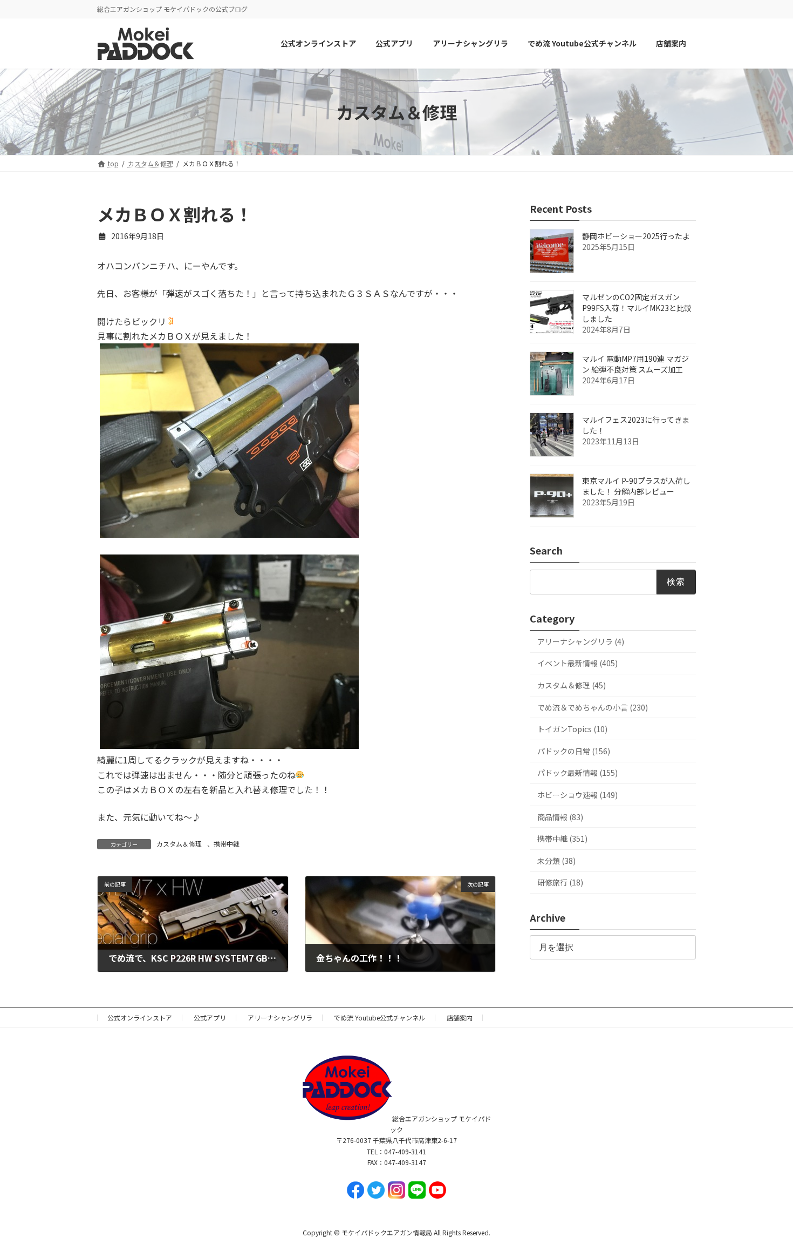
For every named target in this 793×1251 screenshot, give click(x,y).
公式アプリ (210, 1017)
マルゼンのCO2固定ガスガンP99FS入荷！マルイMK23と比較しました (637, 308)
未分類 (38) (556, 860)
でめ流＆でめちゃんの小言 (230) (592, 707)
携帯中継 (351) (562, 839)
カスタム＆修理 (179, 843)
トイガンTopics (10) (572, 729)
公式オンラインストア (139, 1017)
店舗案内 (460, 1017)
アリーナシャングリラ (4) (580, 641)
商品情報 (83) (560, 817)
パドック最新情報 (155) (577, 773)
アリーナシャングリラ (280, 1017)
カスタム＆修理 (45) (571, 685)
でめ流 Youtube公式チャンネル (379, 1017)
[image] (229, 534)
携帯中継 (227, 843)
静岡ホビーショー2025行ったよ (636, 236)
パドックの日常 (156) (573, 751)
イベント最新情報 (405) (577, 663)
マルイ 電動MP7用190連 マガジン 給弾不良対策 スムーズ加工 (635, 364)
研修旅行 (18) (560, 882)
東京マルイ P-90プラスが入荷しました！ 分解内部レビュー (636, 486)
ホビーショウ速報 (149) (577, 794)
